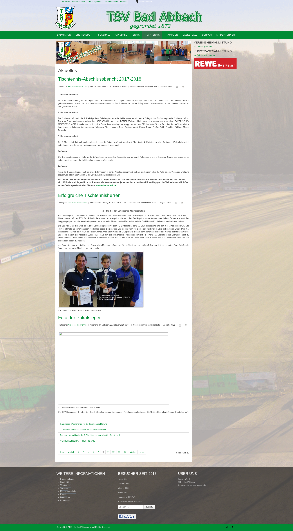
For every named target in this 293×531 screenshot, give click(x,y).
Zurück (71, 452)
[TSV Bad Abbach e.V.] (65, 17)
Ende (141, 452)
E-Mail (183, 86)
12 (125, 452)
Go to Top (230, 527)
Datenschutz (65, 497)
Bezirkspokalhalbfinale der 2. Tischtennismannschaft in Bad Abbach (90, 435)
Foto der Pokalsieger (79, 317)
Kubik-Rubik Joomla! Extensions (130, 501)
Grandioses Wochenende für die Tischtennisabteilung (83, 424)
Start (62, 452)
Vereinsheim (65, 485)
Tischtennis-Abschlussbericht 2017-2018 (99, 79)
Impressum (65, 500)
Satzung (64, 488)
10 (113, 452)
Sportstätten (65, 482)
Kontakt (63, 494)
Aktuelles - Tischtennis (77, 86)
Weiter (133, 452)
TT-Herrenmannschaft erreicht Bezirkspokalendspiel (83, 429)
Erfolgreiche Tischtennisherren (89, 195)
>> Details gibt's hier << (204, 46)
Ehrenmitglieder (67, 479)
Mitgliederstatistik (68, 491)
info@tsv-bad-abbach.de (195, 485)
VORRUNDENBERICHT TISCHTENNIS (77, 441)
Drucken (176, 86)
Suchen (149, 507)
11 (119, 452)
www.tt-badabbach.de (106, 185)
